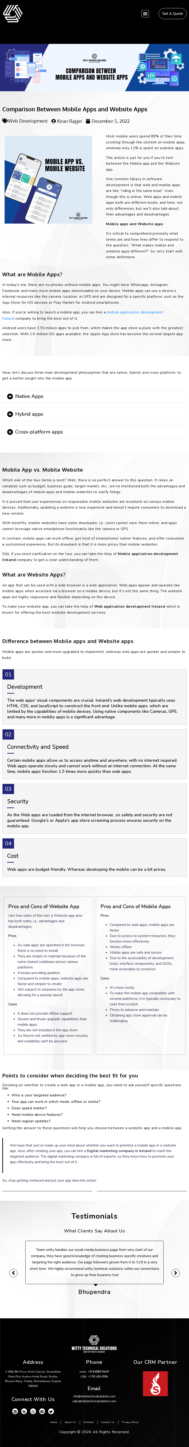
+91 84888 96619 (98, 1371)
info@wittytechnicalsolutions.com (94, 1396)
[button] (145, 13)
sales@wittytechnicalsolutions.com (94, 1401)
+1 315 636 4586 (98, 1376)
